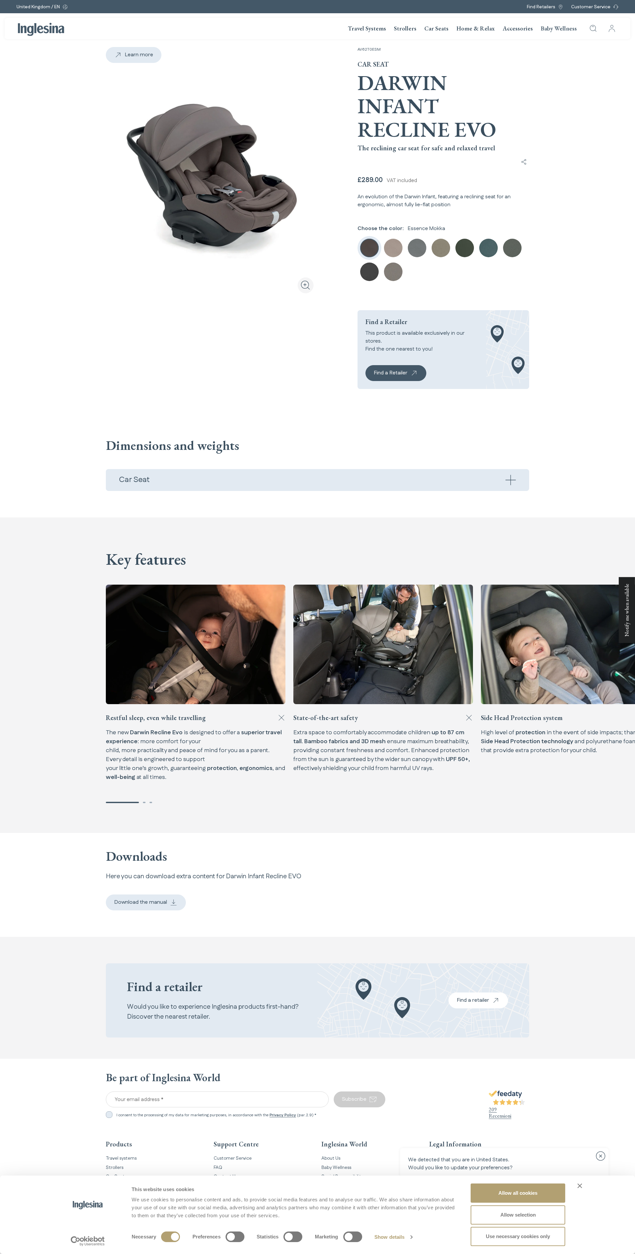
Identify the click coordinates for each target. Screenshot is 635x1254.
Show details (389, 1237)
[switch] (235, 1236)
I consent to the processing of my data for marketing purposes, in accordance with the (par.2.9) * (216, 1115)
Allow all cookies (517, 1193)
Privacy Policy (283, 1115)
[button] (122, 802)
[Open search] (593, 28)
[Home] (41, 29)
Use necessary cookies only (518, 1236)
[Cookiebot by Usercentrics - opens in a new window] (88, 1241)
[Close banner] (579, 1185)
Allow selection (518, 1215)
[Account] (612, 28)
